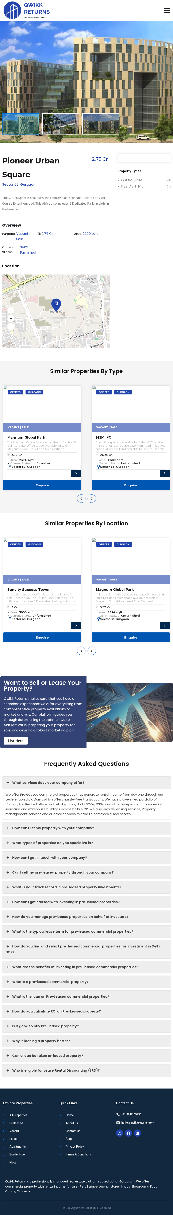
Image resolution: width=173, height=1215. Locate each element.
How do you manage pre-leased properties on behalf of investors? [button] (70, 916)
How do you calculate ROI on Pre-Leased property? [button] (56, 1011)
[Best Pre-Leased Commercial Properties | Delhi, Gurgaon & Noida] (26, 10)
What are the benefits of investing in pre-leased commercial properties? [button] (75, 967)
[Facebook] (128, 1133)
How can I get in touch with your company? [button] (49, 857)
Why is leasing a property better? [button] (41, 1040)
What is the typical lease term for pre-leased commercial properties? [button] (72, 931)
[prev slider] (81, 498)
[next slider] (92, 498)
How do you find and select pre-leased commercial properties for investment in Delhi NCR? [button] (82, 949)
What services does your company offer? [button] (48, 782)
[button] (55, 302)
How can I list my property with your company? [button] (53, 828)
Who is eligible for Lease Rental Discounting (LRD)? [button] (56, 1070)
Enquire (42, 485)
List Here (15, 741)
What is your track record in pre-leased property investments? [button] (67, 887)
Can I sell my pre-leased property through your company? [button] (63, 872)
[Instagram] (119, 1133)
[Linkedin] (137, 1133)
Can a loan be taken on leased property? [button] (47, 1055)
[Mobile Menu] (167, 10)
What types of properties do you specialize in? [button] (52, 842)
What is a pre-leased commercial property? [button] (50, 981)
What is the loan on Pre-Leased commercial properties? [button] (60, 996)
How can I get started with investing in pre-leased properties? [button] (66, 902)
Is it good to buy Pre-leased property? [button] (45, 1026)
